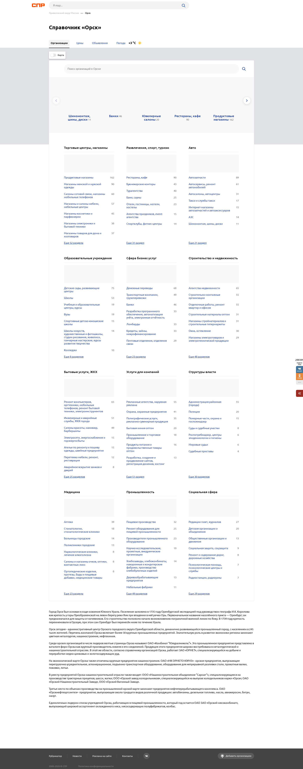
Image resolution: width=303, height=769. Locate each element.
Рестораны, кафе (151, 177)
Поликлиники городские (89, 545)
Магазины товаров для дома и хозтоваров (89, 235)
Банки (151, 304)
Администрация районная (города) (214, 403)
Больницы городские (89, 538)
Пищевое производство (151, 521)
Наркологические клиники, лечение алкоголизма (89, 553)
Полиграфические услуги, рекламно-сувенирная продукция (151, 420)
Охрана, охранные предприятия (151, 411)
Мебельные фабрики (151, 587)
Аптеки (89, 521)
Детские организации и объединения (214, 530)
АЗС (214, 217)
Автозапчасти (214, 177)
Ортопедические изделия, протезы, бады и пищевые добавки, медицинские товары (89, 574)
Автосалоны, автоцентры (214, 193)
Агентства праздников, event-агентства (151, 215)
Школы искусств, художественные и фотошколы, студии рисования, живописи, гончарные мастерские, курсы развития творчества (89, 337)
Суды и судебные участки (214, 428)
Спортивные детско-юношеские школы (89, 323)
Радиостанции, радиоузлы (214, 577)
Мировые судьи (214, 444)
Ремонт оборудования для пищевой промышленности (151, 530)
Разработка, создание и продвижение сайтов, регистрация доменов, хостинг (151, 460)
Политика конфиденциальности (96, 766)
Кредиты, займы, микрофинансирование (151, 332)
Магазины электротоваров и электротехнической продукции (214, 339)
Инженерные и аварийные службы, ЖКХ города (89, 419)
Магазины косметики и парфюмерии (89, 215)
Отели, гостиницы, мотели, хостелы (151, 206)
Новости (77, 756)
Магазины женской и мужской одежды (89, 186)
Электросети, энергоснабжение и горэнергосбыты (89, 439)
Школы (89, 297)
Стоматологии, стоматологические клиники (89, 530)
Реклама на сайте (102, 756)
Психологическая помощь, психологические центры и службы (214, 567)
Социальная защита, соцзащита (214, 548)
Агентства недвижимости (214, 288)
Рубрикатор (55, 756)
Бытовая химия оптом (151, 428)
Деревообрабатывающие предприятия (151, 579)
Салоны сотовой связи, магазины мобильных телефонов (89, 195)
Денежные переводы (151, 288)
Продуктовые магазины (89, 177)
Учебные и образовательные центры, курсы (89, 306)
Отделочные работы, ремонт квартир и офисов (214, 306)
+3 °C (132, 43)
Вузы (89, 314)
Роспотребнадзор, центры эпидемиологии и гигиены (214, 436)
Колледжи (89, 350)
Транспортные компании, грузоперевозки (151, 296)
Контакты (127, 756)
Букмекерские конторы (151, 184)
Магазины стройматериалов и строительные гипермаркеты (214, 323)
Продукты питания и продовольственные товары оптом (151, 447)
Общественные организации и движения (214, 540)
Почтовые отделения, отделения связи (151, 342)
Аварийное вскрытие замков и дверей (89, 469)
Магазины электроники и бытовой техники (89, 225)
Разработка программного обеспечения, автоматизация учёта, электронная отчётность (151, 314)
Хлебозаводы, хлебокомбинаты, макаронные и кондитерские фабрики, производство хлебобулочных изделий (151, 566)
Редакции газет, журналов (214, 521)
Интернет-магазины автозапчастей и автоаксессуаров (214, 209)
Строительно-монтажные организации (214, 296)
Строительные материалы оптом (214, 314)
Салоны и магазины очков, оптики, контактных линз (89, 563)
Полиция (214, 411)
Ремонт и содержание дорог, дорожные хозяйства (214, 556)
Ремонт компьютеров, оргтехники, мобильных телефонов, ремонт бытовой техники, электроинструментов (89, 406)
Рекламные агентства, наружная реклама (151, 403)
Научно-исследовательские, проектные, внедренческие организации (151, 551)
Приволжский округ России (64, 13)
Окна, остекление (214, 330)
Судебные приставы (214, 451)
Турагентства (151, 190)
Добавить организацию (238, 755)
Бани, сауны (151, 197)
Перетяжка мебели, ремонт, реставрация (89, 459)
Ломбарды (151, 324)
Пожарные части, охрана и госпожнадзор (214, 420)
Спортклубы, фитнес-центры (151, 223)
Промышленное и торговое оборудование (151, 436)
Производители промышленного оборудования (151, 540)
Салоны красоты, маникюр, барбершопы (89, 429)
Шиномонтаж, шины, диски (214, 223)
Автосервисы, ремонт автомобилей (214, 186)
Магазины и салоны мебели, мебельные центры (89, 205)
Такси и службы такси (214, 200)
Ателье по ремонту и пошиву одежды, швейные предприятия (89, 449)
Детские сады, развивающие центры (89, 290)
